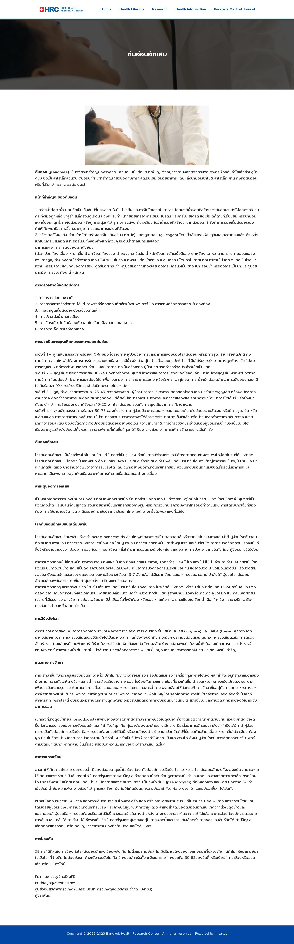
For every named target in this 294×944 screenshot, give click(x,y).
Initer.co (221, 933)
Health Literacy (131, 9)
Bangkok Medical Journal (234, 9)
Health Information (190, 9)
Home (106, 9)
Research (159, 9)
